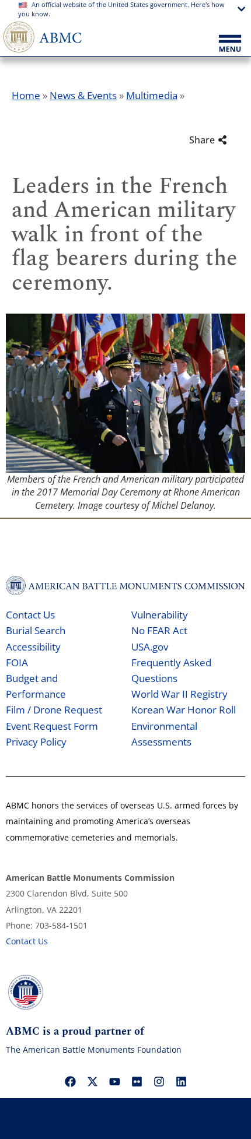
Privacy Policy (36, 741)
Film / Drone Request (54, 709)
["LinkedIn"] (181, 1081)
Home (26, 95)
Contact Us (30, 614)
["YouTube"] (114, 1081)
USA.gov (149, 646)
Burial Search (35, 630)
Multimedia (151, 95)
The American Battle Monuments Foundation (94, 1049)
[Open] (230, 44)
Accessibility (33, 646)
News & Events (83, 95)
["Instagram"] (159, 1081)
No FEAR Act (159, 630)
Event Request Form (52, 726)
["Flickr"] (137, 1081)
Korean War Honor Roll (183, 709)
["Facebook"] (70, 1081)
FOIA (17, 662)
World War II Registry (179, 694)
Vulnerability (159, 614)
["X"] (92, 1081)
